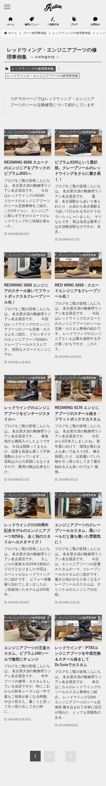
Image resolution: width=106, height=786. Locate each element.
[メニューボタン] (7, 7)
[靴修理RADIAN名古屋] (53, 7)
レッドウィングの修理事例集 (33, 68)
